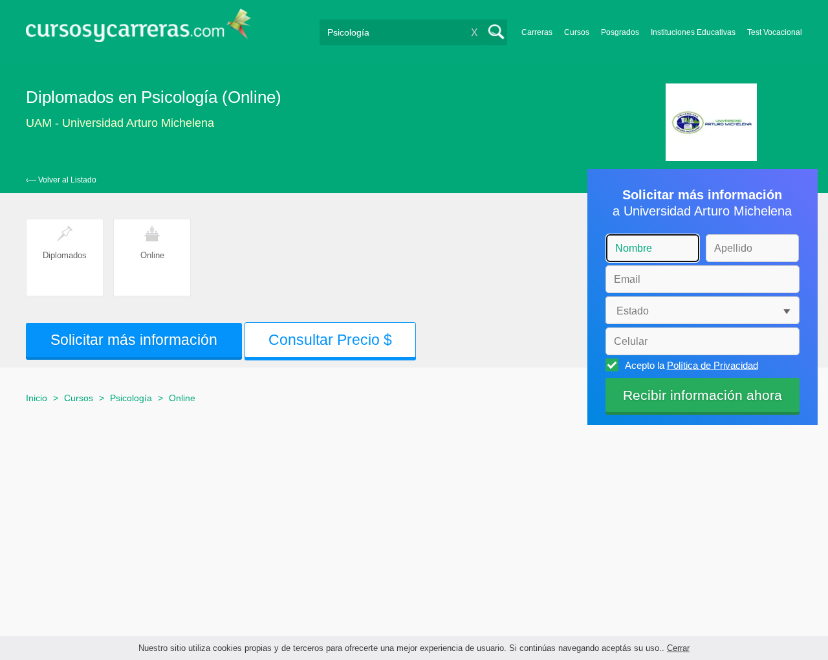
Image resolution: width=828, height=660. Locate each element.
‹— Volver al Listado (61, 179)
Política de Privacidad (712, 365)
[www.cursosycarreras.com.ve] (138, 29)
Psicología (131, 398)
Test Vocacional (774, 32)
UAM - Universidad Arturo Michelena (120, 122)
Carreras (536, 32)
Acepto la (691, 365)
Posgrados (620, 32)
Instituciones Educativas (693, 32)
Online (182, 398)
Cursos (576, 32)
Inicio (36, 398)
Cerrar (678, 648)
